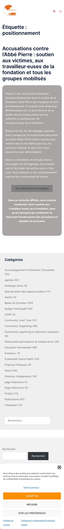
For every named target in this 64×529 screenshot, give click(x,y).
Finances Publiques (16, 364)
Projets (9, 393)
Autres (8, 297)
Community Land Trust (18, 320)
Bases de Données (15, 302)
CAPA (8, 314)
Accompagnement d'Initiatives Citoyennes (29, 270)
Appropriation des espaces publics (25, 291)
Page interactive (14, 387)
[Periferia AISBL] (10, 11)
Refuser (32, 504)
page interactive (14, 382)
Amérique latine (14, 285)
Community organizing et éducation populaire (32, 331)
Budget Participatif (16, 308)
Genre (8, 370)
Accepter (32, 495)
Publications (12, 399)
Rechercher (9, 449)
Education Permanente (18, 347)
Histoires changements (18, 376)
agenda (9, 280)
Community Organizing (18, 326)
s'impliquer (11, 405)
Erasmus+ (10, 353)
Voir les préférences (32, 513)
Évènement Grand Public (19, 359)
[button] (59, 467)
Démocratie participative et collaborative (29, 341)
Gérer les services (31, 487)
